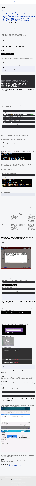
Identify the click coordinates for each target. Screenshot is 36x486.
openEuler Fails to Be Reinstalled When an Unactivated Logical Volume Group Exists (14, 13)
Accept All (18, 481)
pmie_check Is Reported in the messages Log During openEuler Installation (13, 19)
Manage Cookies (18, 484)
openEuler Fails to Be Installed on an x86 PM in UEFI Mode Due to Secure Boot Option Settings (16, 18)
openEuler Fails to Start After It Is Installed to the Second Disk (11, 11)
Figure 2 (33, 309)
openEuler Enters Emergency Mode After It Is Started (10, 12)
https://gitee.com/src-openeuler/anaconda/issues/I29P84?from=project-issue (11, 465)
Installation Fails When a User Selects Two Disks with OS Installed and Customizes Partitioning (16, 20)
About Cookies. (27, 479)
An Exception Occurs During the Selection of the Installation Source (12, 14)
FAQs (2, 10)
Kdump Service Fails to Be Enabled (7, 15)
